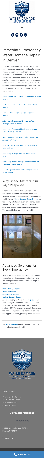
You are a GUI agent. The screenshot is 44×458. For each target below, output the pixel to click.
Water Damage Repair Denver (26, 199)
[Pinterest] (16, 35)
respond (31, 300)
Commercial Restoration (11, 397)
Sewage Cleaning (9, 405)
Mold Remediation (9, 402)
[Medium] (25, 35)
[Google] (21, 35)
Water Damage (12, 324)
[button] (22, 28)
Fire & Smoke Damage (11, 400)
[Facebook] (12, 35)
